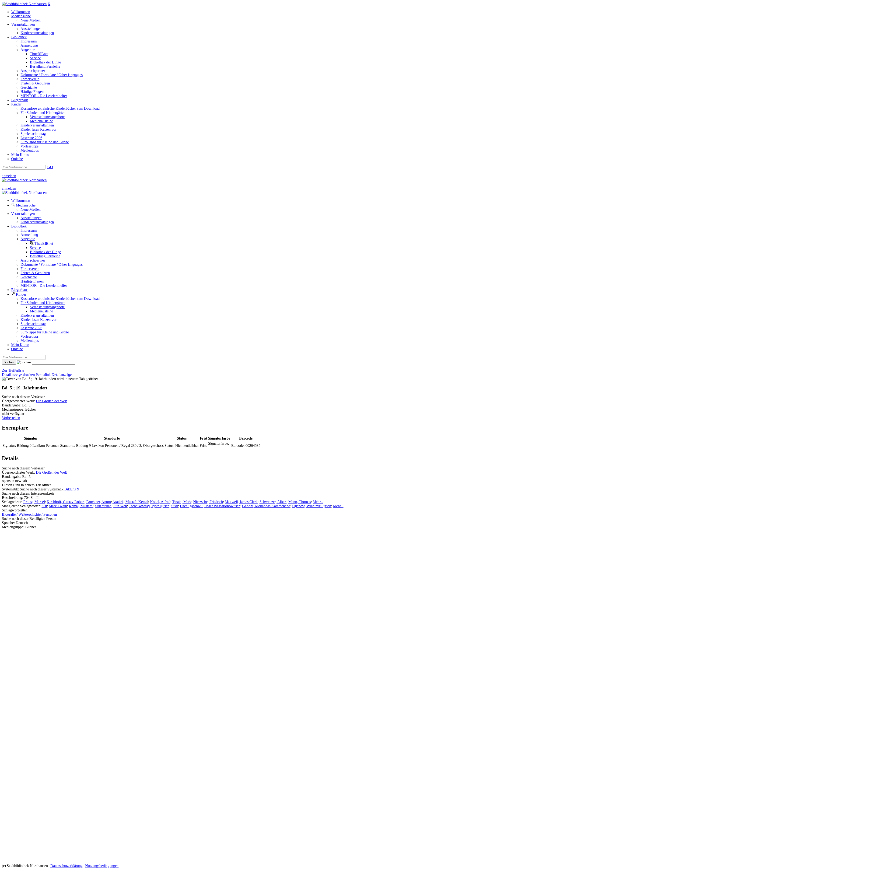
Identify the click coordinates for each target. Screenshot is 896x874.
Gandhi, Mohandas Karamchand (266, 506)
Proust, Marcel (34, 502)
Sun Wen (120, 506)
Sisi (44, 506)
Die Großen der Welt (51, 401)
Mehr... (318, 502)
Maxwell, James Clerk (241, 502)
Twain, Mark (181, 502)
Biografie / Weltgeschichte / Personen (29, 514)
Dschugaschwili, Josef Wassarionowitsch (210, 506)
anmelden (9, 176)
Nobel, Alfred (160, 502)
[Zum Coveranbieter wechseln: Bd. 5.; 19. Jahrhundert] (29, 379)
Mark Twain (58, 506)
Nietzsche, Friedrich (208, 502)
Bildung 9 (71, 489)
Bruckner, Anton (98, 502)
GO (50, 167)
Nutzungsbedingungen (102, 866)
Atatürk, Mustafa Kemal (130, 502)
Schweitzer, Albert (273, 502)
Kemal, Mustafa (81, 506)
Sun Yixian (103, 506)
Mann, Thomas (299, 502)
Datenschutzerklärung (66, 866)
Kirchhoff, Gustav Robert (65, 502)
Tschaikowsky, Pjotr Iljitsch (149, 506)
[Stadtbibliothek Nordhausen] (24, 4)
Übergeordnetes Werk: (19, 401)
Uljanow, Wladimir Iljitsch (311, 506)
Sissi (174, 506)
